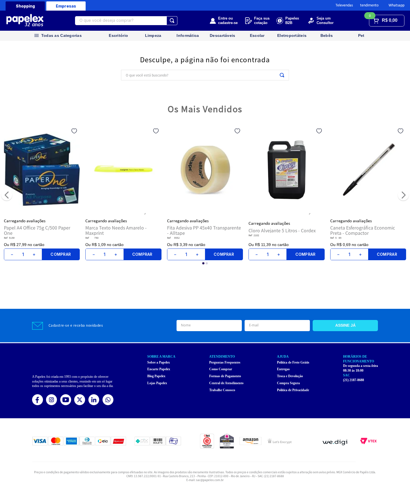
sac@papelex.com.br (210, 480)
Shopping (25, 6)
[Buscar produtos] (172, 20)
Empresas (66, 6)
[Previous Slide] (6, 200)
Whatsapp (396, 5)
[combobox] (126, 20)
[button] (203, 274)
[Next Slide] (403, 200)
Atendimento (368, 5)
